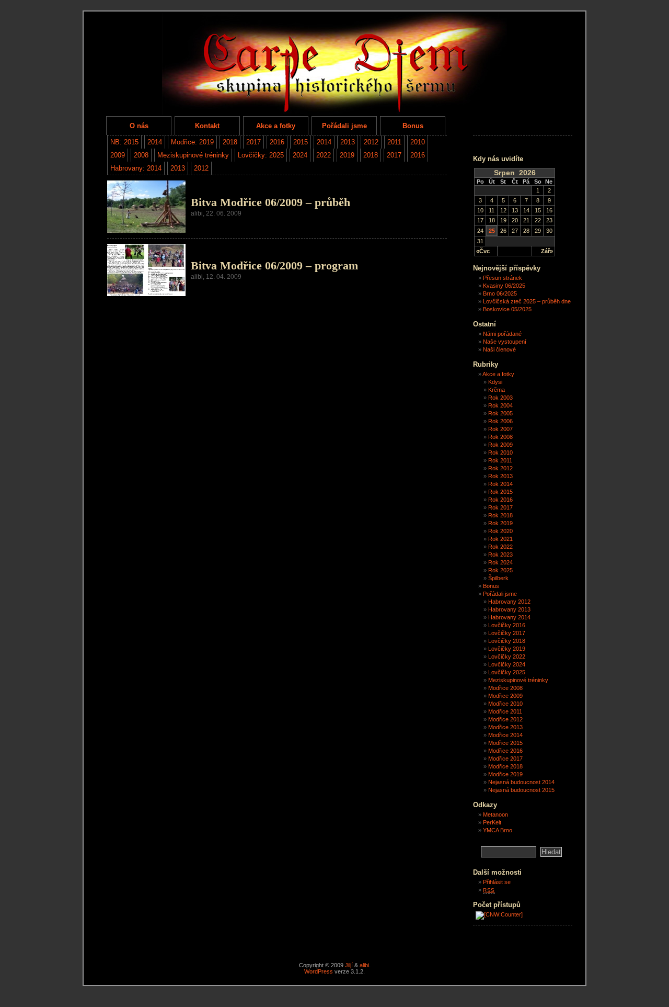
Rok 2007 (500, 429)
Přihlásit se (497, 882)
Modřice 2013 (505, 727)
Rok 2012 (500, 468)
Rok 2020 (500, 531)
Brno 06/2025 (500, 293)
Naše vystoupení (504, 341)
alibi (364, 965)
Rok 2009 (500, 445)
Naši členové (499, 349)
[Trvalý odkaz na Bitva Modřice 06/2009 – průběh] (146, 230)
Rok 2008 (500, 437)
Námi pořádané (502, 334)
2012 (371, 142)
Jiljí (349, 965)
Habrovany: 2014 (136, 168)
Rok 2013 (500, 476)
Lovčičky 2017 (506, 633)
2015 (300, 142)
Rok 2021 (500, 539)
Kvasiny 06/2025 (504, 285)
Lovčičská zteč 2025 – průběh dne (527, 301)
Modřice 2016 (505, 751)
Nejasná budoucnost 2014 (521, 782)
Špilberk (498, 578)
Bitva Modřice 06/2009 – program (274, 265)
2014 (154, 142)
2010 (417, 142)
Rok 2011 (500, 460)
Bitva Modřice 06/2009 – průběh (270, 202)
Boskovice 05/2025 (507, 309)
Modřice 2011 (505, 711)
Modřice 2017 (505, 758)
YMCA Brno (497, 830)
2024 (300, 155)
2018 (230, 142)
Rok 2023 (500, 554)
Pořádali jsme (344, 126)
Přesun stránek (502, 278)
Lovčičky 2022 (506, 656)
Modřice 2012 (505, 719)
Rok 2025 (500, 570)
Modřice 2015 (505, 743)
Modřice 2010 (505, 703)
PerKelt (492, 822)
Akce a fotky (275, 126)
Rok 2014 (500, 484)
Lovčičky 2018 (506, 641)
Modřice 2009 (505, 696)
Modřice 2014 (505, 735)
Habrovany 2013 (509, 609)
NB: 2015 (124, 142)
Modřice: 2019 (192, 142)
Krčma (496, 390)
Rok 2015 (500, 492)
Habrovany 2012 (509, 601)
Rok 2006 (500, 421)
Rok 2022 (500, 547)
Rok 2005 (500, 413)
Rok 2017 (500, 507)
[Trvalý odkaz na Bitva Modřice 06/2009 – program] (146, 294)
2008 (141, 155)
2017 (253, 142)
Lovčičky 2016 (506, 625)
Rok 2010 (500, 452)
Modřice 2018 (505, 766)
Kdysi (495, 382)
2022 (323, 155)
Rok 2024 (500, 562)
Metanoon (495, 814)
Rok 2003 (500, 397)
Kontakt (207, 126)
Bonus (412, 126)
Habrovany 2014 (509, 617)
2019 (347, 155)
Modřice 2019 (505, 774)
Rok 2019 (500, 523)
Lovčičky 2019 (506, 649)
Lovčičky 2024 (506, 664)
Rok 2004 (500, 405)
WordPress (318, 971)
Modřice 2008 (505, 688)
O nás (139, 126)
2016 (277, 142)
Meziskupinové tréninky (193, 155)
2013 (347, 142)
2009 (117, 155)
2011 (394, 142)
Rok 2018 (500, 515)
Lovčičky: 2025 (261, 155)
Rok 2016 (500, 499)
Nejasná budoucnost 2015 (521, 790)
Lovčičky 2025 (506, 672)
